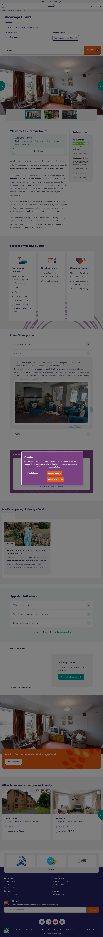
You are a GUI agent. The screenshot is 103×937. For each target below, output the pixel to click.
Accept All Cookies (55, 480)
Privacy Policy (54, 467)
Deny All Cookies (54, 473)
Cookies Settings (31, 473)
